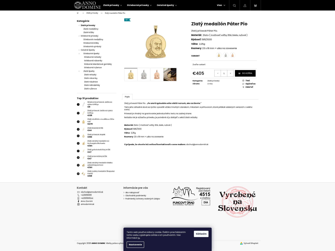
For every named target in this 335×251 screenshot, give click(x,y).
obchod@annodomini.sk (92, 192)
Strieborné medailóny (93, 39)
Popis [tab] (127, 96)
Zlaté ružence (90, 88)
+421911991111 (86, 195)
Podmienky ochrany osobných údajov (142, 198)
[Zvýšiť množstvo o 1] (230, 73)
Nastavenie (135, 244)
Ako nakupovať (132, 192)
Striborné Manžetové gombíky (98, 64)
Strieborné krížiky (91, 43)
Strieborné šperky (91, 53)
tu (139, 237)
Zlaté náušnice (91, 81)
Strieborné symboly (92, 46)
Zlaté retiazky (90, 74)
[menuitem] (112, 5)
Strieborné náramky (93, 60)
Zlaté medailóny (90, 29)
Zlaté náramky (90, 78)
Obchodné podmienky (135, 195)
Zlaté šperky (89, 71)
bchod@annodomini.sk (197, 144)
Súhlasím (201, 233)
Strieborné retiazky (92, 57)
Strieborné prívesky (89, 36)
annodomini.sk (87, 204)
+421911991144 (87, 198)
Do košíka (247, 73)
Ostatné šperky (88, 50)
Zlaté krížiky (88, 32)
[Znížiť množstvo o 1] (218, 73)
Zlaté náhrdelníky (92, 85)
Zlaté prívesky (88, 25)
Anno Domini (87, 201)
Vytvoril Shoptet (251, 243)
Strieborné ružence (93, 67)
